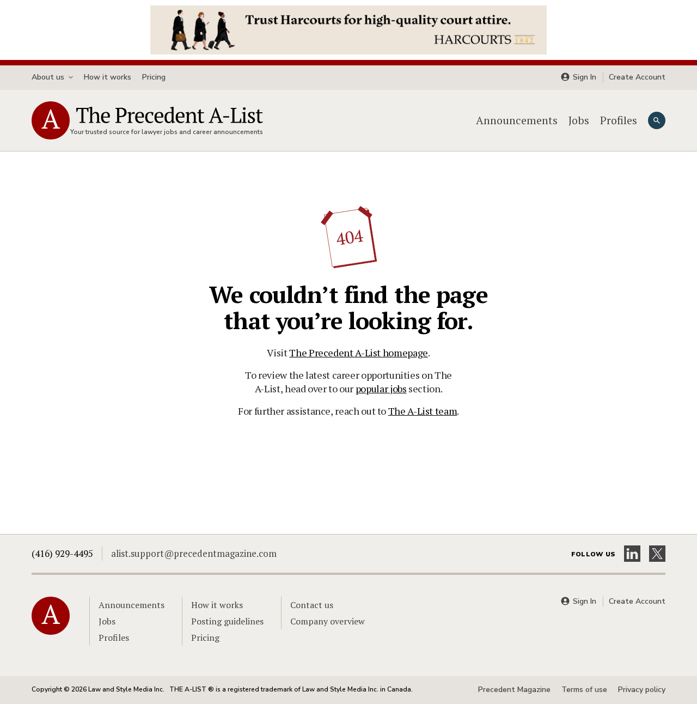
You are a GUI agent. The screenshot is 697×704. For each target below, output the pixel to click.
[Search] (656, 120)
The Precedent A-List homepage (358, 352)
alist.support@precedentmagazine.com (194, 553)
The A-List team (422, 410)
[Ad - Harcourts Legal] (348, 29)
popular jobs (381, 388)
